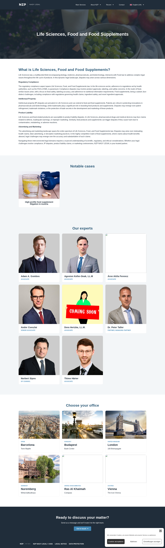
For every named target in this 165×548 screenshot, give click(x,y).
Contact (121, 5)
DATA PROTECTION (76, 544)
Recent (108, 5)
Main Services (81, 5)
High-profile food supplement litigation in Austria (39, 203)
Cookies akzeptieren (115, 541)
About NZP (94, 5)
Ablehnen (133, 541)
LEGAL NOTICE (61, 544)
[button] (160, 531)
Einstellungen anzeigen (152, 541)
